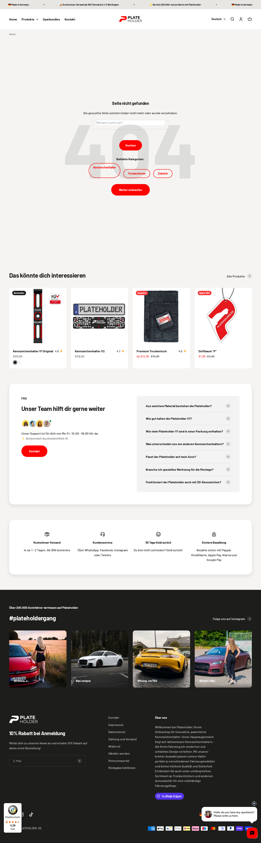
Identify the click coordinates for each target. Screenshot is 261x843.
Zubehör (163, 173)
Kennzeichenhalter (104, 167)
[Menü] (19, 805)
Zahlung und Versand (122, 739)
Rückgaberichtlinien (121, 767)
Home (13, 19)
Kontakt (70, 19)
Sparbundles (51, 19)
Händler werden (119, 753)
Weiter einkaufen (130, 190)
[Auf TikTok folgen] (31, 814)
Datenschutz (116, 732)
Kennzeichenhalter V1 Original (33, 351)
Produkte (28, 19)
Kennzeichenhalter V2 (90, 351)
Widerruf (114, 746)
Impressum (115, 725)
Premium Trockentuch (152, 351)
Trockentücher (137, 173)
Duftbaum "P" (208, 351)
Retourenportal (118, 760)
